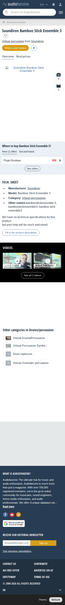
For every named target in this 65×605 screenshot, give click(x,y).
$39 (54, 160)
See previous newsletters (17, 551)
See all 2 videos (32, 275)
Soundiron (37, 41)
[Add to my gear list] (5, 35)
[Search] (6, 12)
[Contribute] (34, 48)
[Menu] (60, 12)
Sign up (43, 543)
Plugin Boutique (12, 160)
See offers (32, 168)
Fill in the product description (21, 232)
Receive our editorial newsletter (23, 535)
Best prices (23, 56)
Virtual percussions (34, 198)
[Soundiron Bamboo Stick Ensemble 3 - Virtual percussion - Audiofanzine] (16, 4)
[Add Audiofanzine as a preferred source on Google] (14, 523)
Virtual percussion (13, 41)
